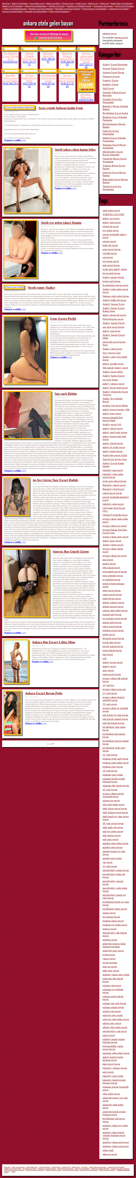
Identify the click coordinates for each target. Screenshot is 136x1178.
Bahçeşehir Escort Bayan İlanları (36, 11)
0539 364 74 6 (10, 83)
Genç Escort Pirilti (63, 318)
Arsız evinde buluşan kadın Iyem (60, 108)
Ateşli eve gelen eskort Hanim (61, 222)
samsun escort (110, 33)
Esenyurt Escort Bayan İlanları (12, 11)
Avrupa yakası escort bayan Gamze (67, 78)
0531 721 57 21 (29, 63)
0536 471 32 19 (67, 85)
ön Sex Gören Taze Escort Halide (55, 480)
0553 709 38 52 (29, 85)
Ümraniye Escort (68, 3)
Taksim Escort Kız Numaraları (59, 11)
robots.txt (6, 1171)
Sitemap (13, 1171)
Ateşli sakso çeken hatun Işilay (75, 149)
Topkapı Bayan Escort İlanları (118, 8)
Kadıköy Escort (93, 3)
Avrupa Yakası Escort (37, 3)
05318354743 (10, 61)
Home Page (6, 3)
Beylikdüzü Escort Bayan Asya (10, 56)
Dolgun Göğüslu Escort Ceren (29, 56)
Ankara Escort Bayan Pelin (43, 693)
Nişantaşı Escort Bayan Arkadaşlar (41, 8)
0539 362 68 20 (67, 63)
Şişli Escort (104, 3)
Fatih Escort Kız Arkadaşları (124, 6)
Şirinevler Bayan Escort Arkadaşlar (94, 8)
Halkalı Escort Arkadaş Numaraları (15, 8)
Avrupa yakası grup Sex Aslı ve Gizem (86, 57)
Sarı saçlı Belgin (66, 393)
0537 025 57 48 (86, 65)
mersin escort (121, 37)
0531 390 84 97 (48, 60)
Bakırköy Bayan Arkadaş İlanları (35, 6)
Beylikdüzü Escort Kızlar (57, 6)
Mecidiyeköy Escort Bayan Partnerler (67, 8)
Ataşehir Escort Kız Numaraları (12, 6)
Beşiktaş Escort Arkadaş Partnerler (79, 6)
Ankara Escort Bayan (53, 3)
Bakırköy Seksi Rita (48, 54)
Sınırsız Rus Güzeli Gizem (71, 551)
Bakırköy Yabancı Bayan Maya (67, 56)
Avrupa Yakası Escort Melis (29, 78)
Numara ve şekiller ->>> (15, 140)
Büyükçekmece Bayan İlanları (103, 6)
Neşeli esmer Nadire (41, 287)
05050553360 (86, 99)
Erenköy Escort (81, 3)
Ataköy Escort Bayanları (20, 3)
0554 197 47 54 (48, 85)
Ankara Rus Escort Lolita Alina (53, 642)
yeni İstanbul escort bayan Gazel (48, 78)
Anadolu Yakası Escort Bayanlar (121, 3)
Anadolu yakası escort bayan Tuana (10, 78)
